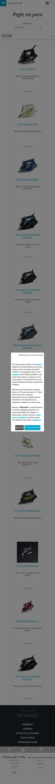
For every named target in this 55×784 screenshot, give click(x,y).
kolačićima (37, 420)
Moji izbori (19, 428)
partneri (39, 364)
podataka (15, 375)
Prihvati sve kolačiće (32, 428)
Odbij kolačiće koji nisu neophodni (31, 355)
